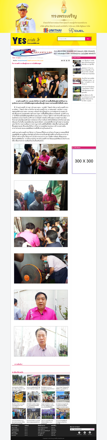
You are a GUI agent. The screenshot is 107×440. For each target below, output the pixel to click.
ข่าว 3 (26, 430)
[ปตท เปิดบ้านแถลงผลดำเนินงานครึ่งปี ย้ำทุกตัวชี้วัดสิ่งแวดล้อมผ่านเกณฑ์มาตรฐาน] (63, 402)
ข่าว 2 (26, 429)
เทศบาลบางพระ (41, 432)
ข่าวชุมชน (39, 47)
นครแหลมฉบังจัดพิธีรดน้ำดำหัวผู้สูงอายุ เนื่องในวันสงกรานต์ (61, 422)
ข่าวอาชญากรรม (21, 47)
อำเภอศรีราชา (41, 433)
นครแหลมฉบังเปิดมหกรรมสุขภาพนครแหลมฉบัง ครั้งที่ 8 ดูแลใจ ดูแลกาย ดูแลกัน (18, 422)
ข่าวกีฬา (46, 47)
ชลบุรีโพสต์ (14, 432)
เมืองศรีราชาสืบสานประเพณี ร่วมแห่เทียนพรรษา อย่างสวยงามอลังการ (18, 405)
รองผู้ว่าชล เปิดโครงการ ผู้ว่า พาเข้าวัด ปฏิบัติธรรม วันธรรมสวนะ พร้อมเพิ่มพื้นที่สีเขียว (47, 405)
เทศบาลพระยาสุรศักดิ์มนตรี (44, 430)
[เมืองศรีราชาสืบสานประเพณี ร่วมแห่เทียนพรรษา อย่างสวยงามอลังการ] (19, 402)
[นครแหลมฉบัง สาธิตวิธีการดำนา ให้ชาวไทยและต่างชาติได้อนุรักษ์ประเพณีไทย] (19, 385)
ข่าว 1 (26, 427)
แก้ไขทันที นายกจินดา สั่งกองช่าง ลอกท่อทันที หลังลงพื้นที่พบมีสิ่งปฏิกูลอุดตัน (33, 405)
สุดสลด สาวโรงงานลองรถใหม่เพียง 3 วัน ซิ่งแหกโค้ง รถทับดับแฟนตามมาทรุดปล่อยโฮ (83, 71)
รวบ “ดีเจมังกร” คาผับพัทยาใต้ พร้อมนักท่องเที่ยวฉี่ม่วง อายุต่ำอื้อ (88, 62)
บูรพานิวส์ (14, 435)
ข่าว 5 (26, 433)
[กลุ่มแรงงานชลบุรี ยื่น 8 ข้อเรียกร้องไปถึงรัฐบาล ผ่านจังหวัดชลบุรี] (48, 419)
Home (13, 57)
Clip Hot (53, 427)
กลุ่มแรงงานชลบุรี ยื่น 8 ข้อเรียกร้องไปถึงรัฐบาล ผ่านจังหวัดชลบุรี (47, 422)
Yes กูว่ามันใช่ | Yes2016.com (57, 438)
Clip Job (53, 433)
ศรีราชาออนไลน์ (15, 430)
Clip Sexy (53, 429)
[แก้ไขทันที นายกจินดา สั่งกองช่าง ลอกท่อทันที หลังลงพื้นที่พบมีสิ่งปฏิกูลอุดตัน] (34, 402)
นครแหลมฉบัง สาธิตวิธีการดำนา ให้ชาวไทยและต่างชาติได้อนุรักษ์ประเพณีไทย (18, 389)
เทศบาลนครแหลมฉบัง (43, 427)
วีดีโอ (51, 47)
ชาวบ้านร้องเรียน (67, 47)
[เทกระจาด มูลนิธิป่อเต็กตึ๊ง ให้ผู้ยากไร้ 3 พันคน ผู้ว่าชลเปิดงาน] (34, 385)
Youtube (90, 434)
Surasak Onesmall (22, 60)
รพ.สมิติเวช (40, 435)
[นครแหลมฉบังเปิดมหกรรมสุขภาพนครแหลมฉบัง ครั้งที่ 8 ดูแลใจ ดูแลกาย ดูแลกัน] (19, 419)
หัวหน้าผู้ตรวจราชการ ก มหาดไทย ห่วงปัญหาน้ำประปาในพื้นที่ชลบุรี (48, 389)
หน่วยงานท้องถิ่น (31, 47)
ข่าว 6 (26, 435)
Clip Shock (53, 430)
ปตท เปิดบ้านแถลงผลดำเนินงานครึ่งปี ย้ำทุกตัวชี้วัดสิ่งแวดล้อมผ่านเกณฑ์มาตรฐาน (62, 405)
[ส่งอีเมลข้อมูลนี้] (62, 60)
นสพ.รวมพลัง (14, 427)
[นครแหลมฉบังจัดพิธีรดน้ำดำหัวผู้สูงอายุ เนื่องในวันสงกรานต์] (63, 419)
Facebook (79, 434)
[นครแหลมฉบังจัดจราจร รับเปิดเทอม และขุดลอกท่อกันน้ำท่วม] (34, 419)
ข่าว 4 (26, 432)
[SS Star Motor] (53, 56)
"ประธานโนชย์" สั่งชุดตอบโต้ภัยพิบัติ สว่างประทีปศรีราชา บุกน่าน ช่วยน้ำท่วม (62, 389)
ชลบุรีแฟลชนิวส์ (15, 429)
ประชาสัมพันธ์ (58, 47)
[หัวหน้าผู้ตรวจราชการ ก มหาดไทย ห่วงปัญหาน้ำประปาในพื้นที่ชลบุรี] (48, 385)
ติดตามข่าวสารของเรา (75, 426)
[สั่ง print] (64, 60)
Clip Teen (53, 435)
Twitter (84, 434)
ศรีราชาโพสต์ (14, 433)
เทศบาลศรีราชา (41, 429)
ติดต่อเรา (75, 47)
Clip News (53, 432)
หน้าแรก (14, 47)
